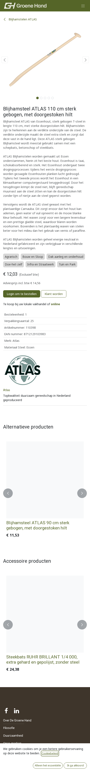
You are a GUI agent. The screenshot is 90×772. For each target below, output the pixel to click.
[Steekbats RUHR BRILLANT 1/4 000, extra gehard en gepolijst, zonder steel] (45, 614)
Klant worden (54, 294)
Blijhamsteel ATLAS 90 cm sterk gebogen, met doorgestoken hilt (37, 525)
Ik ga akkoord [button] (75, 765)
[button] (4, 59)
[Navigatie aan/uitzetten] (83, 6)
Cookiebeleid (50, 753)
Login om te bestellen (22, 294)
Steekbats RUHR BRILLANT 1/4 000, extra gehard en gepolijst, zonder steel (43, 659)
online (55, 304)
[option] (45, 493)
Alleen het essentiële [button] (48, 765)
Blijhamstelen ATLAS (22, 19)
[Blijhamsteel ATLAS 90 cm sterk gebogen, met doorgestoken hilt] (45, 479)
